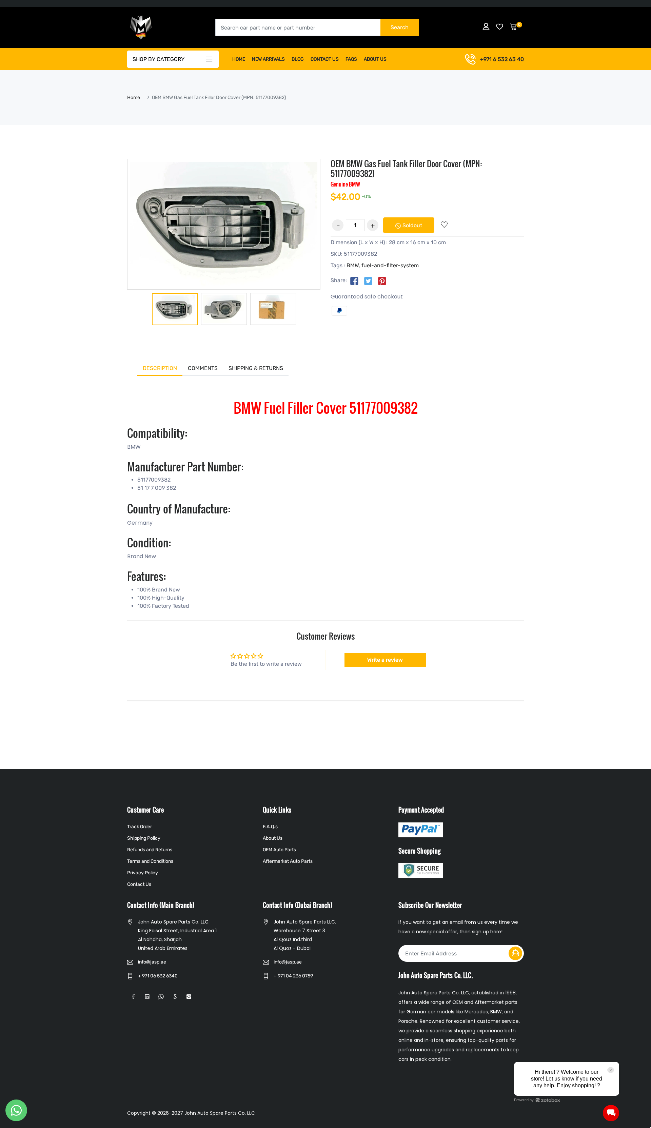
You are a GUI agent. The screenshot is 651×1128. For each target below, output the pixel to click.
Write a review (385, 660)
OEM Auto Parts (279, 850)
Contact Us (325, 59)
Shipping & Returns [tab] (256, 368)
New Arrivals (268, 59)
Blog (298, 59)
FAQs (351, 59)
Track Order (139, 827)
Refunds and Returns (149, 850)
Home (238, 59)
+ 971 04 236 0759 (293, 976)
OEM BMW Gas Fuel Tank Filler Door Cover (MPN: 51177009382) (406, 168)
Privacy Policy (142, 873)
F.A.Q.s (270, 827)
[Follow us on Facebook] (354, 281)
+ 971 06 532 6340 (158, 976)
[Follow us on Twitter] (368, 281)
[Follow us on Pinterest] (382, 281)
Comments (203, 368)
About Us (375, 59)
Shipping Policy (143, 838)
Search (400, 27)
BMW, (353, 265)
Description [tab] (160, 368)
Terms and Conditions (150, 861)
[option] (175, 310)
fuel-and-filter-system (390, 265)
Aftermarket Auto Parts (288, 861)
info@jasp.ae (152, 962)
